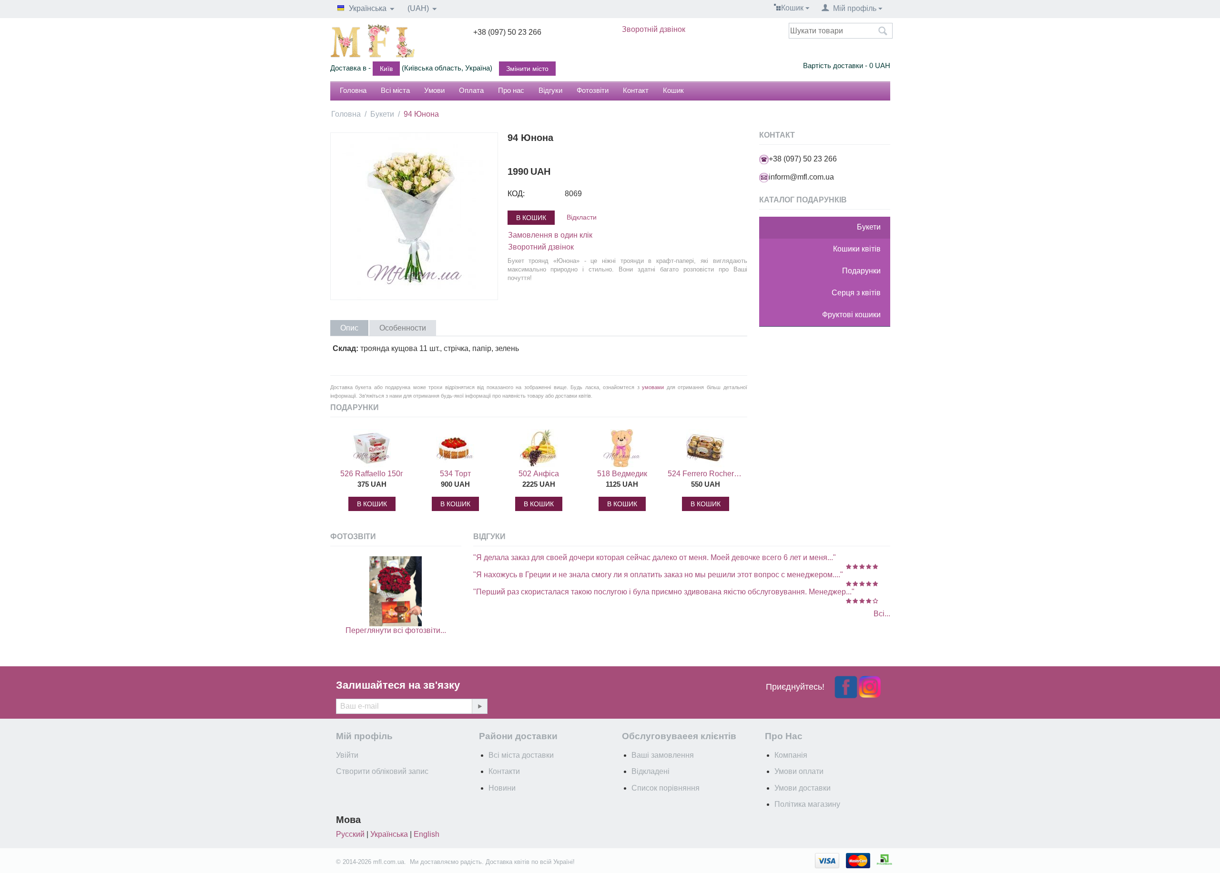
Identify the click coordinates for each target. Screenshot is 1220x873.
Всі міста (395, 90)
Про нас (511, 90)
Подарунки (861, 271)
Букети (382, 114)
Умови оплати (799, 771)
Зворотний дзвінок (541, 247)
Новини (502, 788)
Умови (434, 90)
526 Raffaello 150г (371, 474)
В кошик (531, 217)
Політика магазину (807, 804)
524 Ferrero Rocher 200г (705, 474)
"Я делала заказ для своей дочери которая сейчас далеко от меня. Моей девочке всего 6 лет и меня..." (654, 557)
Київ (386, 68)
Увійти (347, 755)
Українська (389, 834)
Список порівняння (665, 788)
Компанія (790, 755)
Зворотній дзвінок (653, 29)
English (426, 834)
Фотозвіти (593, 90)
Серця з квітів (856, 293)
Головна (353, 90)
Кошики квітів (857, 249)
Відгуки (550, 90)
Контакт (636, 90)
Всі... (882, 614)
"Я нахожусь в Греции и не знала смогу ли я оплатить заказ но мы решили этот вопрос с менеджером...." (658, 575)
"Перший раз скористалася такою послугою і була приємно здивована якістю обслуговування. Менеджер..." (663, 592)
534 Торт (455, 474)
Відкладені (650, 771)
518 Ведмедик (622, 474)
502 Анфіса (538, 474)
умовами (653, 387)
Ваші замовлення (662, 755)
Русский (350, 834)
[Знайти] (883, 31)
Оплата (471, 90)
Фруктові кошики (851, 315)
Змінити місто (527, 68)
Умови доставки (802, 788)
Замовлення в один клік (550, 235)
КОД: (516, 194)
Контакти (504, 771)
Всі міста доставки (521, 755)
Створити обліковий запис (382, 771)
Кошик (673, 90)
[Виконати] (479, 706)
